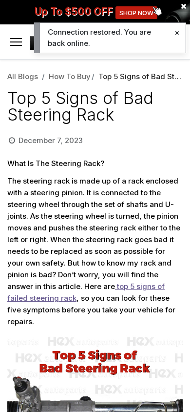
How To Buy (70, 76)
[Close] (177, 33)
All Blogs (22, 76)
